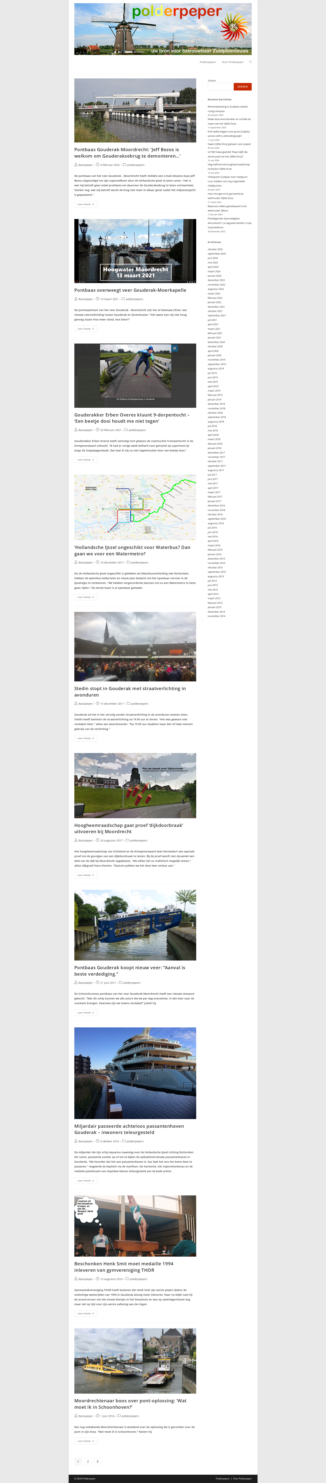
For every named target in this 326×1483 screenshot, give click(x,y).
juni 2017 (213, 479)
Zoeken (212, 80)
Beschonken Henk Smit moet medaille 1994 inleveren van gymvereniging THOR (124, 1266)
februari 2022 (215, 298)
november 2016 (216, 510)
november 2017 (216, 457)
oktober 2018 (215, 412)
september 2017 (217, 466)
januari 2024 (214, 275)
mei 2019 (213, 381)
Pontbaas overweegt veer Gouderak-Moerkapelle (130, 290)
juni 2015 (213, 585)
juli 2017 (212, 474)
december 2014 (216, 611)
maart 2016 (214, 545)
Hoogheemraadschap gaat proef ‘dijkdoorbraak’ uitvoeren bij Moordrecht (128, 828)
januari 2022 (214, 302)
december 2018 (216, 404)
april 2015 (213, 594)
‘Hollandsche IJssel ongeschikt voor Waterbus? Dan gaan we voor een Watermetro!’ (132, 550)
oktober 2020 (215, 346)
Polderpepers (223, 1478)
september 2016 (217, 518)
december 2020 (216, 342)
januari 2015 (214, 607)
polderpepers (136, 165)
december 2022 (216, 280)
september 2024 (217, 253)
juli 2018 (212, 426)
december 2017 (216, 452)
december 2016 (216, 505)
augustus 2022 (216, 289)
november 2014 (216, 616)
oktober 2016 (215, 514)
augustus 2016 (216, 523)
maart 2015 (214, 598)
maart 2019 (214, 390)
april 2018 (213, 435)
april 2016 (213, 541)
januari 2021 (214, 337)
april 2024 (213, 267)
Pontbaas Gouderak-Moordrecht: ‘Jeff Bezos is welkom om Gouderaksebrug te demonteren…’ (127, 152)
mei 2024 (213, 262)
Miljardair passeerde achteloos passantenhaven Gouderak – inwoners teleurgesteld (129, 1129)
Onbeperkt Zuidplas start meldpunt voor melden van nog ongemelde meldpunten (228, 181)
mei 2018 (213, 430)
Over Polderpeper (242, 1478)
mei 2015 (213, 589)
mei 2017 (213, 483)
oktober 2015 (215, 567)
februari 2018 (215, 443)
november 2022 (216, 284)
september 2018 (217, 417)
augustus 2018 (216, 421)
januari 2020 (214, 355)
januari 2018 (214, 448)
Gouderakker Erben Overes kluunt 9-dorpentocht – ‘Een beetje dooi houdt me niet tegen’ (132, 418)
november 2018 (216, 408)
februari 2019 (215, 395)
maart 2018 (214, 439)
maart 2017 (214, 492)
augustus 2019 (216, 368)
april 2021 (213, 324)
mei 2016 (213, 536)
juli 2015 (212, 580)
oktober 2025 (215, 249)
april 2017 (213, 488)
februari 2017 (215, 496)
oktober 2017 (215, 461)
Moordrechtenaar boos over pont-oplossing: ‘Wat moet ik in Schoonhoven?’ (130, 1403)
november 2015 (216, 563)
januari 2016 (214, 554)
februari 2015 (215, 603)
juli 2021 (212, 320)
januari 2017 (214, 501)
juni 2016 (213, 532)
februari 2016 (215, 549)
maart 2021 (214, 329)
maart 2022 (214, 293)
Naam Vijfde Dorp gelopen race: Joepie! (229, 144)
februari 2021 (215, 333)
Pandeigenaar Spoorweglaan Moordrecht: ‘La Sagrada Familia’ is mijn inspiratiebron (230, 223)
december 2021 (216, 306)
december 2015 (216, 558)
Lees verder (87, 204)
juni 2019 (213, 377)
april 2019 (213, 386)
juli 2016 (212, 527)
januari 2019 (214, 399)
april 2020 (213, 351)
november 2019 (216, 359)
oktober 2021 (215, 311)
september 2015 (217, 572)
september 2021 (217, 315)
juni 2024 (213, 258)
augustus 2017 (216, 470)
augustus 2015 (216, 576)
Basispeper (86, 165)
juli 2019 (212, 373)
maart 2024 (214, 271)
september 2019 (217, 364)
